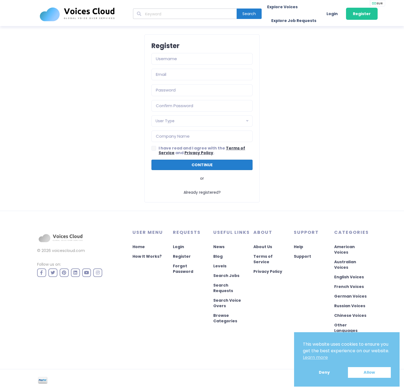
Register (362, 13)
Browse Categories (225, 318)
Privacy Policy (198, 153)
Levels (219, 266)
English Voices (349, 277)
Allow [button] (369, 372)
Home (138, 246)
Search (249, 13)
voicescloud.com (68, 250)
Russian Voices (349, 306)
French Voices (349, 286)
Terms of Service (263, 259)
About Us (262, 246)
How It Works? (147, 256)
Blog (218, 256)
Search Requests (223, 287)
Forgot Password (183, 268)
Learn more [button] (315, 357)
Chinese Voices (350, 315)
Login (332, 13)
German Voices (350, 296)
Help (298, 246)
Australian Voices (345, 264)
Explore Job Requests (293, 20)
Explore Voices (282, 7)
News (219, 246)
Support (302, 256)
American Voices (344, 249)
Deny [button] (324, 372)
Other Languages (346, 327)
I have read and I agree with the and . (202, 150)
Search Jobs (226, 275)
